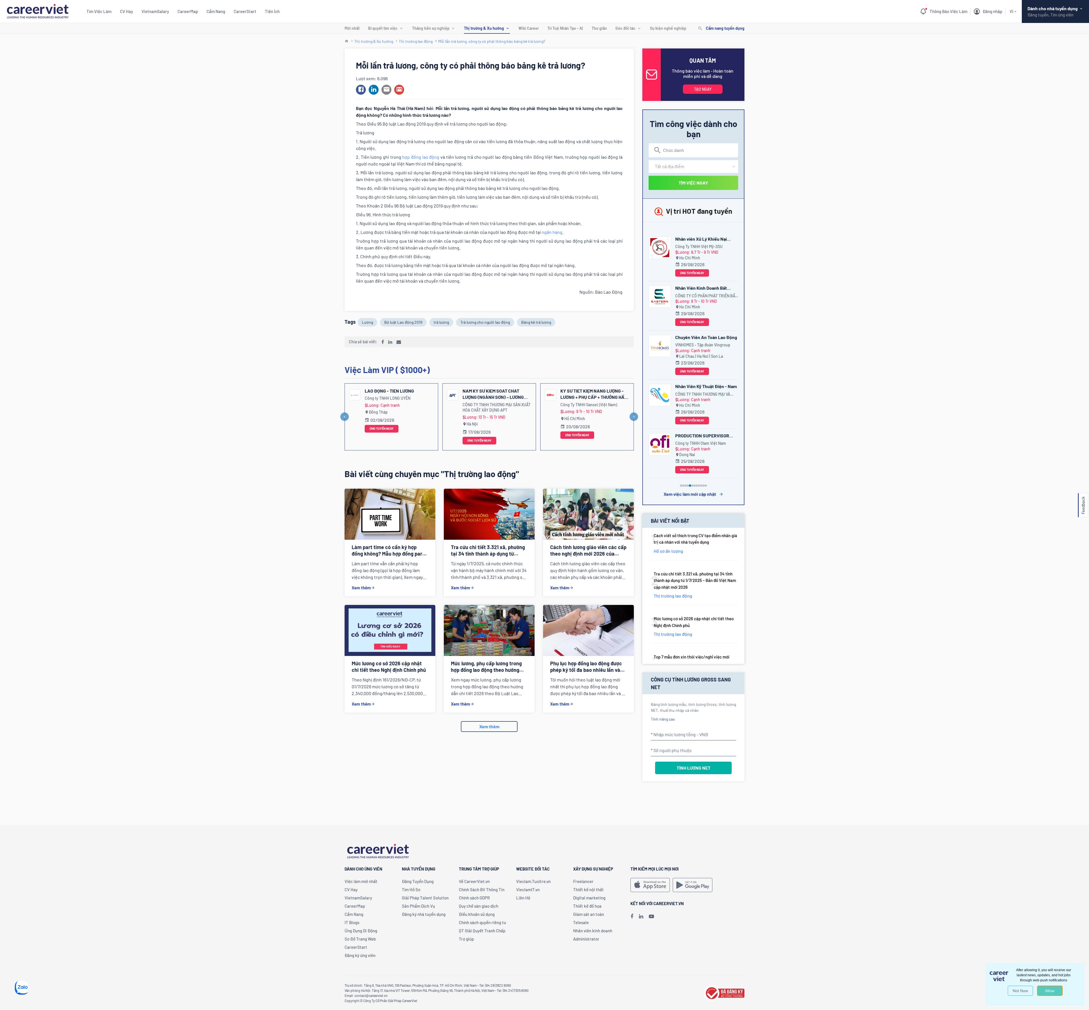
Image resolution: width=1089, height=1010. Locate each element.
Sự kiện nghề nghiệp (668, 28)
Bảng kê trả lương (536, 322)
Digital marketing (589, 897)
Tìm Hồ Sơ (411, 889)
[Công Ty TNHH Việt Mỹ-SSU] (659, 247)
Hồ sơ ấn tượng (668, 551)
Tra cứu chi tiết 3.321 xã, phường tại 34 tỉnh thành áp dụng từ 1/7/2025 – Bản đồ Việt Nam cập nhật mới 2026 (695, 580)
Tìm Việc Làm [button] (98, 11)
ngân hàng (552, 232)
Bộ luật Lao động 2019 (403, 322)
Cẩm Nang (215, 11)
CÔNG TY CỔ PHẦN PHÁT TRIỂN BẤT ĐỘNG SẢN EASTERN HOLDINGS (706, 296)
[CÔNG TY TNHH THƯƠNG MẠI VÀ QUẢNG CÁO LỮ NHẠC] (659, 395)
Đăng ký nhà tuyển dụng (424, 914)
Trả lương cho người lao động (485, 322)
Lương (367, 322)
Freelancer (583, 881)
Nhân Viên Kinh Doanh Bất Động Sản (701, 288)
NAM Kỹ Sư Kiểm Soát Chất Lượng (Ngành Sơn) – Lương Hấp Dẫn (493, 394)
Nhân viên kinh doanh (592, 930)
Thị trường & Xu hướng (484, 28)
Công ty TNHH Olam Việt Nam (700, 443)
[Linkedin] (641, 916)
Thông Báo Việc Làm (948, 11)
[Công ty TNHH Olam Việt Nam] (659, 444)
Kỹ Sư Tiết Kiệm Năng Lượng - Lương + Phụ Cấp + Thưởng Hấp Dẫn (593, 394)
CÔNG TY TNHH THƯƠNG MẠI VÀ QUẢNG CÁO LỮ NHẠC (702, 394)
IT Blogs (352, 922)
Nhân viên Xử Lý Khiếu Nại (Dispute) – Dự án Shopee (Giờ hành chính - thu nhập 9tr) (705, 239)
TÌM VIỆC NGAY (693, 182)
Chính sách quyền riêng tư (482, 922)
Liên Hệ (523, 897)
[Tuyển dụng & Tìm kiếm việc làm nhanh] (37, 10)
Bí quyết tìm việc (383, 28)
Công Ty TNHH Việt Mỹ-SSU (699, 246)
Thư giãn (599, 28)
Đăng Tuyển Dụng (418, 881)
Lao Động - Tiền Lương (389, 390)
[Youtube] (651, 916)
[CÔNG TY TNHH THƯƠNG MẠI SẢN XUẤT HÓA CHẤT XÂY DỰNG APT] (453, 394)
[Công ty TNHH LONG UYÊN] (355, 394)
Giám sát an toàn (588, 914)
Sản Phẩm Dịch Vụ (418, 906)
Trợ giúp (466, 938)
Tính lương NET (693, 767)
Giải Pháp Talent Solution (425, 897)
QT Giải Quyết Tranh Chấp (482, 930)
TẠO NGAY (703, 89)
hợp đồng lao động (420, 157)
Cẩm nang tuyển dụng (725, 28)
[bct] (724, 992)
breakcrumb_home (347, 41)
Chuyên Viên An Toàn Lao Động (706, 337)
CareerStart (245, 11)
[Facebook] (631, 916)
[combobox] (693, 150)
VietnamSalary (155, 11)
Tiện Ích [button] (272, 11)
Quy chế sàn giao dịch (478, 906)
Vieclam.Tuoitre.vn (533, 881)
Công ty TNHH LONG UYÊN (387, 398)
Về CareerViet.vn (474, 881)
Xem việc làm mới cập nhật (690, 494)
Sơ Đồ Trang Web (360, 938)
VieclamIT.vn (528, 889)
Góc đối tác (625, 28)
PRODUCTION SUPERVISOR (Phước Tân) (702, 436)
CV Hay (126, 11)
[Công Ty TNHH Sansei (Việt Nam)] (550, 395)
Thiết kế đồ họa (587, 906)
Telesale (581, 922)
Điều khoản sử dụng (477, 914)
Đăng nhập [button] (992, 11)
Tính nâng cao (663, 719)
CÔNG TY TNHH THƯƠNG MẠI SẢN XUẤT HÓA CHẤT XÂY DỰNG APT (497, 407)
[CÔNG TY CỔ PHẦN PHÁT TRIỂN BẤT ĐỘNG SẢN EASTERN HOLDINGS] (659, 297)
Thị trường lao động (415, 41)
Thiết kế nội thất (588, 889)
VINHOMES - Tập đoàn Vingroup (702, 344)
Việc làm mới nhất (361, 881)
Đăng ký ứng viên (360, 955)
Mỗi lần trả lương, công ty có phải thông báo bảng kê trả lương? (491, 41)
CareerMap (188, 11)
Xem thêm (361, 587)
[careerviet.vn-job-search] (650, 885)
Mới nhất (352, 28)
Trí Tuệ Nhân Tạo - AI (565, 28)
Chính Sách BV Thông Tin (482, 889)
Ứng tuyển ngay (382, 428)
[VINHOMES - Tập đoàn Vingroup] (659, 345)
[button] (361, 90)
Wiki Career (528, 28)
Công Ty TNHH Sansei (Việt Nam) (588, 404)
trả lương (441, 322)
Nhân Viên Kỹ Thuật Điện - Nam (706, 386)
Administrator (586, 938)
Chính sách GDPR (474, 897)
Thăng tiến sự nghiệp (430, 28)
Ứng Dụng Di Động (361, 930)
